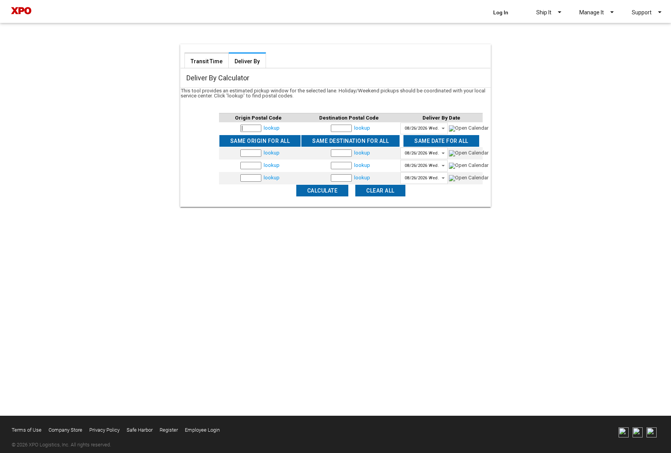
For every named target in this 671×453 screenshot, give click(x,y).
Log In (500, 12)
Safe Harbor (140, 430)
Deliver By (247, 61)
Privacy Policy (104, 430)
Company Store (65, 430)
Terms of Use (27, 430)
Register (169, 430)
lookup (272, 128)
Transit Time (207, 61)
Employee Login (202, 430)
